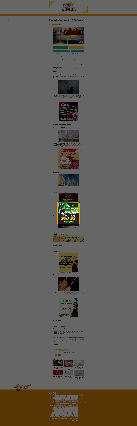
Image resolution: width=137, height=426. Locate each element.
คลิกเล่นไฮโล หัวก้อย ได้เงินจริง (76, 47)
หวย (56, 15)
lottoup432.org (75, 420)
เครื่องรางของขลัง (67, 397)
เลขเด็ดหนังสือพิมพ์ (59, 418)
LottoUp (66, 403)
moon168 (76, 409)
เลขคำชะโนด (63, 405)
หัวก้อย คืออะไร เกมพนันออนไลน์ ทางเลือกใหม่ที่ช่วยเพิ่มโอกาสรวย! (58, 367)
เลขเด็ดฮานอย (69, 401)
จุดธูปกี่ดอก (66, 126)
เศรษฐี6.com (60, 412)
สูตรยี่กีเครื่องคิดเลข (75, 416)
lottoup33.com (75, 412)
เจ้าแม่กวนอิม (70, 330)
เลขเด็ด (60, 15)
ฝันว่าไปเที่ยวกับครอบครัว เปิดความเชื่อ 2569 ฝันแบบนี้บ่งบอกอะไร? (79, 367)
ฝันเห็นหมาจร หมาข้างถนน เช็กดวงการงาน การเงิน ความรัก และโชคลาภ (79, 377)
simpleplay (65, 412)
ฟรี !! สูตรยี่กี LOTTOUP (68, 51)
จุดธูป (56, 354)
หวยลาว (75, 15)
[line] (80, 396)
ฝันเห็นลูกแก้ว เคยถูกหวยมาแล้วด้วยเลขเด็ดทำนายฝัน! (61, 349)
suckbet (52, 414)
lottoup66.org (75, 418)
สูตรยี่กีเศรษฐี (69, 416)
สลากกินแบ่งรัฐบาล (67, 399)
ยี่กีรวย (65, 416)
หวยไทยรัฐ (61, 401)
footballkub (76, 414)
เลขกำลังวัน (62, 399)
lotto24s (59, 407)
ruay (77, 405)
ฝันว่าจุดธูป (59, 354)
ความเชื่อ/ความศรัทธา (55, 24)
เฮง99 (77, 403)
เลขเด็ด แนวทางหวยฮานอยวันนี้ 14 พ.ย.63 (57, 377)
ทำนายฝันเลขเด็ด (56, 401)
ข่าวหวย (65, 395)
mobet (72, 409)
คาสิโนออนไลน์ (53, 416)
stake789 (61, 416)
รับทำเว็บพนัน (76, 411)
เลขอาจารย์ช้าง (68, 405)
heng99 (73, 403)
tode (63, 407)
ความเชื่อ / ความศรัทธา (74, 397)
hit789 (64, 409)
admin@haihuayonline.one (83, 402)
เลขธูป (62, 403)
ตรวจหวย (71, 395)
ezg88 (57, 416)
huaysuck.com (66, 418)
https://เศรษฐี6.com (73, 272)
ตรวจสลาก (76, 395)
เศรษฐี (77, 399)
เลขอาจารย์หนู (58, 405)
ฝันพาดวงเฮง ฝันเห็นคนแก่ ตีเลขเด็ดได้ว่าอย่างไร (61, 347)
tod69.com (68, 409)
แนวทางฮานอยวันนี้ (75, 401)
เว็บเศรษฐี (73, 399)
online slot (61, 414)
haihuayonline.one (84, 400)
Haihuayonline (56, 340)
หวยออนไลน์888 (61, 397)
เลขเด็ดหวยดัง (65, 15)
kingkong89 (70, 412)
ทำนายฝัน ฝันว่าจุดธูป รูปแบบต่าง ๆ (59, 73)
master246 (70, 407)
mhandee (61, 411)
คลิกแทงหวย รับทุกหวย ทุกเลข (60, 47)
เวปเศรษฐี (67, 213)
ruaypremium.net (66, 411)
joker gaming (53, 418)
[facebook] (82, 396)
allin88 (72, 414)
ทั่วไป (59, 403)
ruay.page (60, 409)
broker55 (55, 407)
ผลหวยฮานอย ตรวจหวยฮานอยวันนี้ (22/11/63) (68, 377)
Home (49, 22)
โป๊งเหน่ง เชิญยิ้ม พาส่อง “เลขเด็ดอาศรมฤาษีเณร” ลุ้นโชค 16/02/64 (68, 369)
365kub (69, 403)
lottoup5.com (75, 407)
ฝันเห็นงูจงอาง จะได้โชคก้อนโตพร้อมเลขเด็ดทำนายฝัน (61, 346)
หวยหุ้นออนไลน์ (55, 397)
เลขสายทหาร (73, 405)
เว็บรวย (71, 411)
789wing (70, 418)
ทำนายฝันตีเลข (83, 15)
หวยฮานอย (70, 15)
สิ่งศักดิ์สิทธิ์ (57, 399)
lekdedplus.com (67, 414)
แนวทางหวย (57, 414)
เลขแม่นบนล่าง (56, 411)
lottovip (66, 407)
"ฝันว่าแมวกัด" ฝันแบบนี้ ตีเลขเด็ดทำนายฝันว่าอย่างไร (61, 350)
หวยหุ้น (79, 15)
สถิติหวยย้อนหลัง (54, 412)
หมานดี (65, 401)
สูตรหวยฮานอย (55, 403)
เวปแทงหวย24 (53, 405)
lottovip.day (56, 409)
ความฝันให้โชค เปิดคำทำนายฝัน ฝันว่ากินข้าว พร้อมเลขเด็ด (62, 348)
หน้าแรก (53, 15)
